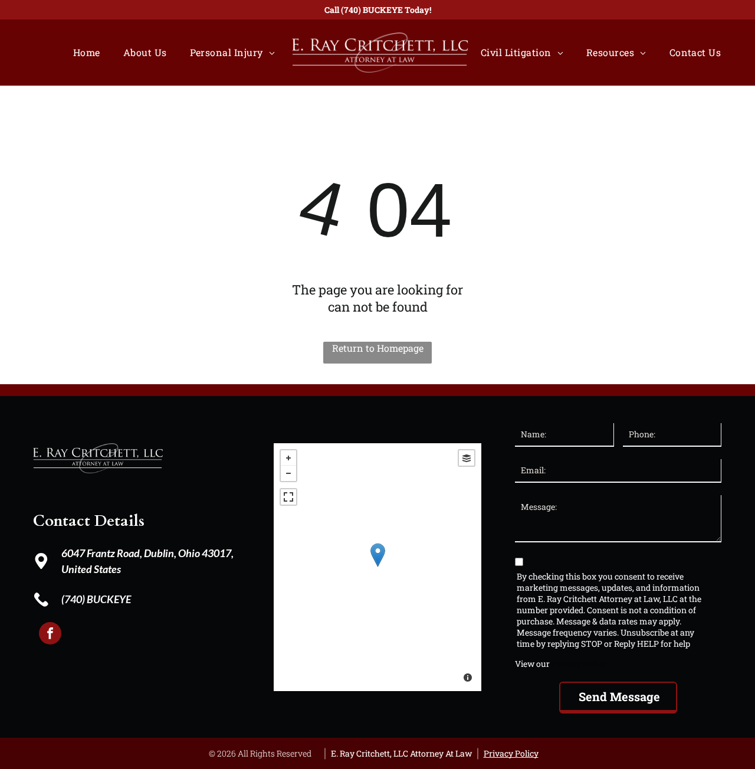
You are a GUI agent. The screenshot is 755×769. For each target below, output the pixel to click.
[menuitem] (89, 52)
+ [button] (288, 458)
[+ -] (377, 567)
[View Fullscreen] (288, 497)
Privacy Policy (579, 663)
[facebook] (50, 634)
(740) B (77, 599)
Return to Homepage (378, 348)
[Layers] (466, 458)
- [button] (288, 473)
